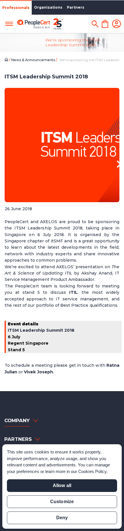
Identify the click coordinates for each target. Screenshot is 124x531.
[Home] (7, 60)
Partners (75, 7)
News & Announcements (33, 60)
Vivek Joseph (38, 371)
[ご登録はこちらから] (116, 24)
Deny (62, 517)
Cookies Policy (92, 471)
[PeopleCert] (40, 24)
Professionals (15, 7)
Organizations (48, 7)
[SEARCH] (95, 23)
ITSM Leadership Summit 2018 (41, 330)
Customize (62, 501)
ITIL (73, 292)
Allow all (62, 485)
